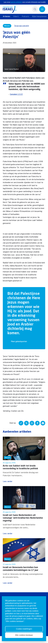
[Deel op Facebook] (37, 423)
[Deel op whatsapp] (32, 423)
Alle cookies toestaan (24, 635)
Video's (16, 17)
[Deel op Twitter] (26, 423)
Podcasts (25, 17)
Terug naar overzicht (21, 26)
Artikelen (6, 17)
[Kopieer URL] (21, 423)
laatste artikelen (16, 2)
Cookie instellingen (24, 629)
